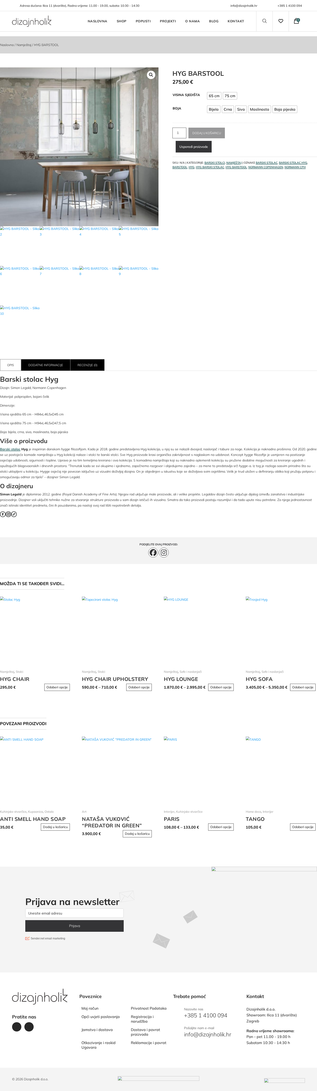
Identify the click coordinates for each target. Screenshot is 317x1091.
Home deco (253, 811)
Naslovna (97, 21)
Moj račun (89, 1008)
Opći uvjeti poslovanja (100, 1016)
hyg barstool (236, 167)
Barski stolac (10, 449)
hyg (191, 167)
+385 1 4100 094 (290, 5)
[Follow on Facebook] (16, 1026)
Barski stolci (214, 162)
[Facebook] (153, 552)
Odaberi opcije (57, 687)
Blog (213, 21)
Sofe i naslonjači (191, 671)
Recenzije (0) (87, 365)
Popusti (143, 21)
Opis (10, 365)
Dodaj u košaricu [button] (55, 827)
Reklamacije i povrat (148, 1042)
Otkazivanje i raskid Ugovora (98, 1045)
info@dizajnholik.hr (243, 5)
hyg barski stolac (210, 167)
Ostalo (49, 811)
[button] (151, 75)
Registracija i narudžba (142, 1019)
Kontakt (236, 21)
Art (84, 811)
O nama (192, 21)
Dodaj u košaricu (206, 133)
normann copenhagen (265, 167)
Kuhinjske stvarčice (13, 811)
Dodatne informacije (45, 365)
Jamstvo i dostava (97, 1029)
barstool (179, 167)
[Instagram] (164, 552)
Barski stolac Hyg (293, 162)
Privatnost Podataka (149, 1008)
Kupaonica (35, 811)
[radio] (214, 95)
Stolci (19, 671)
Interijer (169, 811)
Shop (121, 21)
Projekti (168, 21)
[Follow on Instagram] (29, 1026)
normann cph (295, 167)
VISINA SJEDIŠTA (186, 95)
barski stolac (267, 162)
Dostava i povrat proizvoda (145, 1032)
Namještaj (23, 45)
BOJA (177, 108)
